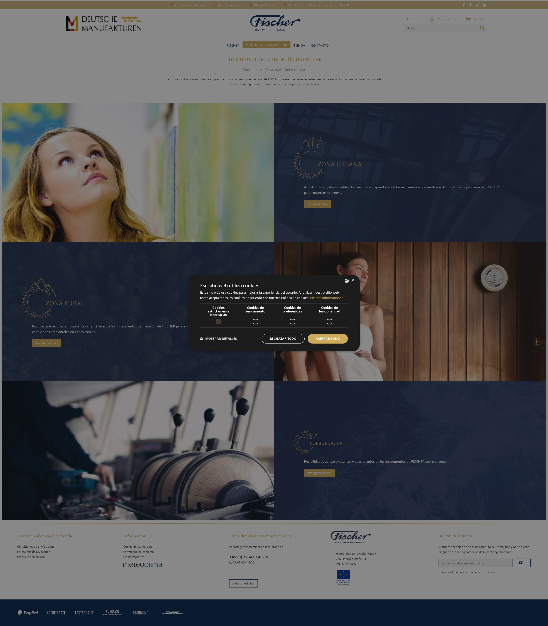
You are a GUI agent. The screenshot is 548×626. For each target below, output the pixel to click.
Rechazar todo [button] (283, 338)
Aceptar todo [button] (328, 338)
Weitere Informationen (326, 298)
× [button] (352, 280)
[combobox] (347, 281)
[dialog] (274, 313)
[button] (218, 338)
